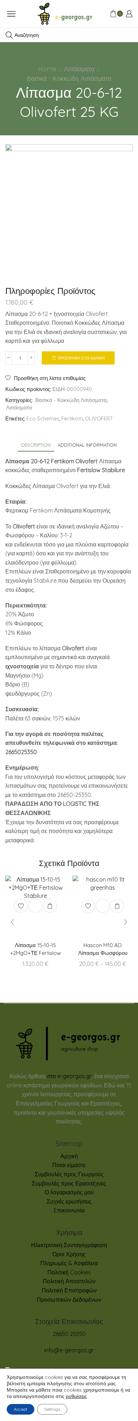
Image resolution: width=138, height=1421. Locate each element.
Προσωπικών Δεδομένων (69, 1299)
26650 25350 (69, 1333)
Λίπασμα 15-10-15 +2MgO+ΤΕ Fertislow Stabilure (35, 953)
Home (47, 69)
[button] (12, 922)
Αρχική (69, 1156)
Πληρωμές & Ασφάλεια (69, 1263)
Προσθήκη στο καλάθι (81, 358)
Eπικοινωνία (69, 1210)
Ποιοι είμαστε (69, 1164)
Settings (52, 1409)
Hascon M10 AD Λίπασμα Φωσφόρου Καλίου (102, 953)
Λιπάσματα (79, 69)
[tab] (36, 445)
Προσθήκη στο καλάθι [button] (50, 905)
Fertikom (72, 418)
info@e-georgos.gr (69, 1350)
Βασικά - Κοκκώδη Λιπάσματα (69, 78)
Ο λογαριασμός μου (69, 1192)
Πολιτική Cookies (69, 1272)
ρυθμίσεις (76, 1396)
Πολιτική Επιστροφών (69, 1290)
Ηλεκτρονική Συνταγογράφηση (69, 1245)
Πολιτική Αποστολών (69, 1281)
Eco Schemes (43, 418)
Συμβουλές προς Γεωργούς (69, 1174)
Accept (20, 1409)
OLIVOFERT (99, 418)
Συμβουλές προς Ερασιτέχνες (69, 1183)
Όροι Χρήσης (69, 1254)
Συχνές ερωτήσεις (69, 1201)
